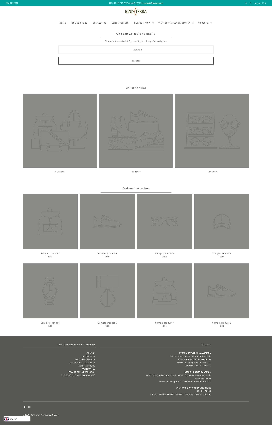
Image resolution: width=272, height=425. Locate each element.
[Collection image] (60, 167)
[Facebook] (24, 407)
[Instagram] (29, 407)
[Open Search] (246, 3)
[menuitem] (62, 22)
